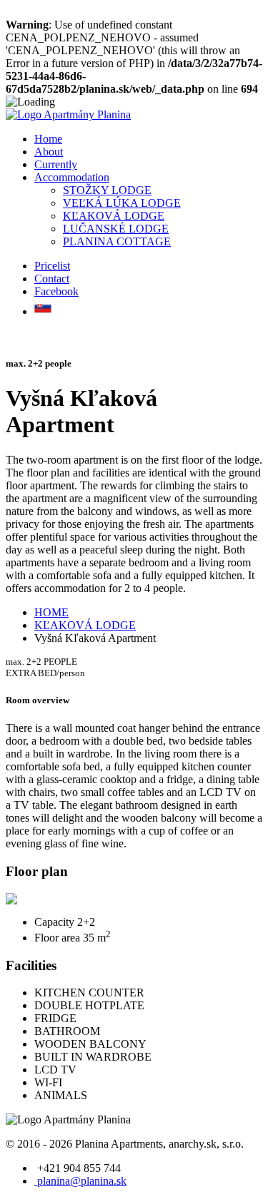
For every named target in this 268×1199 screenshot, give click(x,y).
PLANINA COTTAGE (117, 241)
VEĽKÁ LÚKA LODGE (122, 203)
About (48, 152)
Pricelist (52, 266)
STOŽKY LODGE (107, 190)
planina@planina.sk (80, 1181)
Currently (55, 164)
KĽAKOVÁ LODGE (113, 216)
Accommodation (71, 177)
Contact (51, 278)
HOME (51, 612)
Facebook (56, 291)
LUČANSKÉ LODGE (116, 229)
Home (48, 139)
